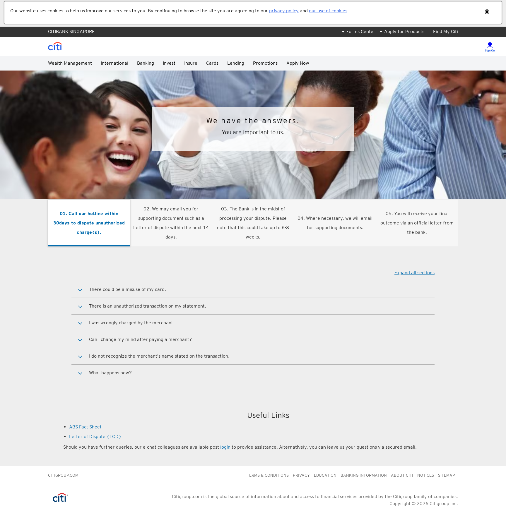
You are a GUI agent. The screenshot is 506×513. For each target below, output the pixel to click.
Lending (235, 63)
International (114, 63)
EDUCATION (325, 475)
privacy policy (284, 10)
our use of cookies (328, 10)
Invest (169, 63)
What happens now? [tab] (110, 372)
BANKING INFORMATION (364, 475)
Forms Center (360, 31)
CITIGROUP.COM (63, 475)
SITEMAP (446, 475)
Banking (145, 63)
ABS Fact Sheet (85, 427)
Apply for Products (404, 31)
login (225, 447)
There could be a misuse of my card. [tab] (127, 289)
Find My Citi (445, 31)
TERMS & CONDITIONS (268, 475)
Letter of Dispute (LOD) (95, 436)
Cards (212, 63)
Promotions (265, 63)
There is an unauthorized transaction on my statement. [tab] (147, 306)
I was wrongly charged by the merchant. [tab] (132, 322)
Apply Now (297, 63)
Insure (190, 63)
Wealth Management (70, 63)
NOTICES (425, 475)
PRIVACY (301, 475)
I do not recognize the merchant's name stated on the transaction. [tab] (159, 356)
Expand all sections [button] (414, 272)
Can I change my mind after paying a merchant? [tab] (140, 339)
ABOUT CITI (402, 475)
